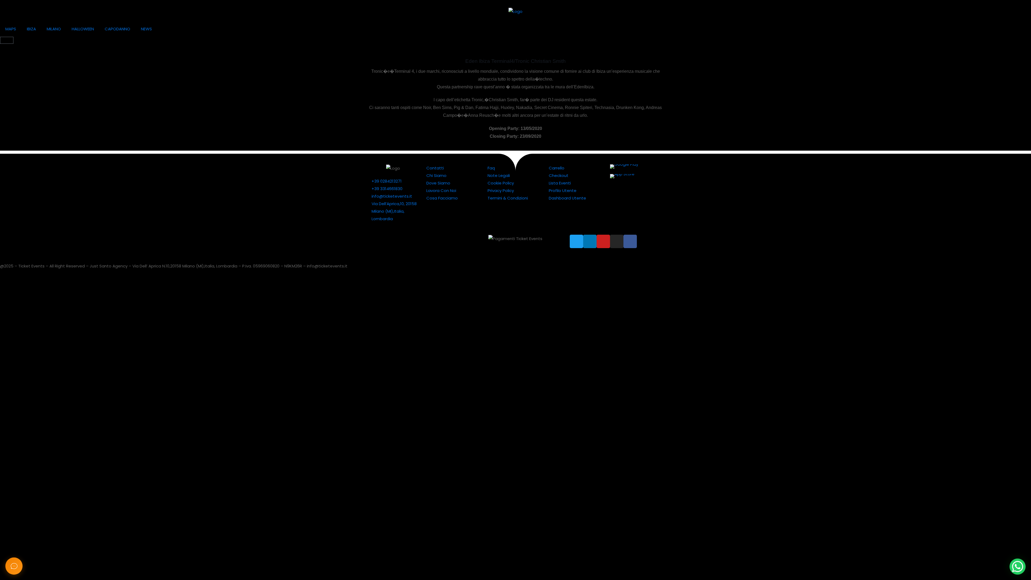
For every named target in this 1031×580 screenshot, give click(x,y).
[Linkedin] (590, 241)
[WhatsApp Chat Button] (1018, 567)
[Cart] (6, 40)
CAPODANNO (117, 29)
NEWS (146, 29)
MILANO (54, 29)
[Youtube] (603, 241)
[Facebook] (630, 241)
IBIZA (31, 29)
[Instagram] (616, 241)
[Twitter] (576, 241)
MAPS (10, 29)
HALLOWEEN (83, 29)
